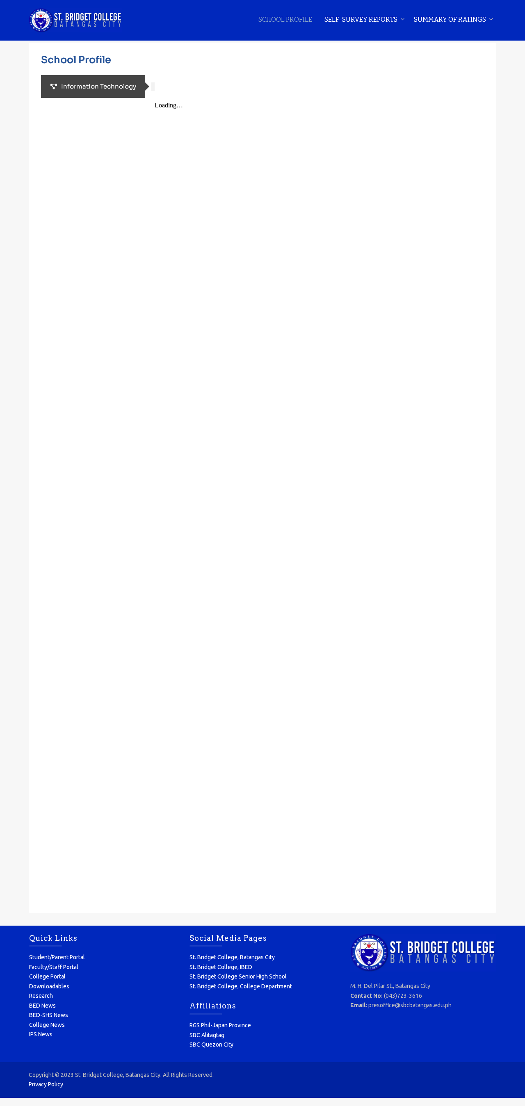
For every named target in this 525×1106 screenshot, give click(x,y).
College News (47, 1025)
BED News (42, 1005)
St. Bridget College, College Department (240, 986)
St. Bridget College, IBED (220, 967)
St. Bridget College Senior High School (238, 976)
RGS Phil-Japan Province (220, 1025)
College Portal (47, 976)
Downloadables (49, 986)
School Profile (285, 19)
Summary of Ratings (450, 19)
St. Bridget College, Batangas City (232, 957)
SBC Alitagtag (206, 1035)
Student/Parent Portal (57, 957)
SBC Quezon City (211, 1044)
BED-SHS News (48, 1015)
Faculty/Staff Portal (53, 967)
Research (41, 995)
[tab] (93, 86)
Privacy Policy (46, 1084)
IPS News (40, 1034)
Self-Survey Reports (360, 19)
